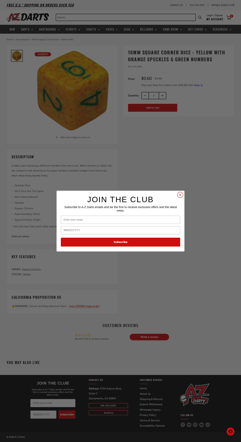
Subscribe (120, 242)
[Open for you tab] (230, 431)
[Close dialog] (180, 195)
